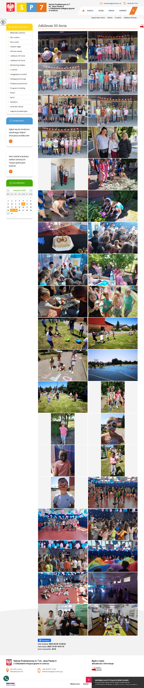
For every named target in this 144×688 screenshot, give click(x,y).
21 (27, 207)
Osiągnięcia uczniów (18, 74)
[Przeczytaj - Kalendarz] (23, 183)
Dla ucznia (14, 42)
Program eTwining (17, 88)
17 (12, 207)
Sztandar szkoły (16, 107)
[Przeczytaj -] (23, 153)
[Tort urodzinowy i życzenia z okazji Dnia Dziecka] (63, 238)
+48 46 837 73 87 (132, 3)
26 (19, 210)
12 (19, 204)
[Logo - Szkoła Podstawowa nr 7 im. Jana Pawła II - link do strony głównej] (40, 8)
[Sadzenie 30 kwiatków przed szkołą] (113, 174)
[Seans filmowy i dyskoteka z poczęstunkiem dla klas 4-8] (113, 588)
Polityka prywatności (18, 83)
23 (8, 210)
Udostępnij (45, 640)
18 (15, 207)
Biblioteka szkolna (17, 33)
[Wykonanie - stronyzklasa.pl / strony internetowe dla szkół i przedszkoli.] (10, 684)
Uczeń (101, 11)
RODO (12, 93)
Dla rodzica (15, 37)
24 (12, 210)
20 (23, 207)
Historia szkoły (16, 51)
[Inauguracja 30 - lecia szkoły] (63, 47)
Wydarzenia (75, 684)
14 (27, 204)
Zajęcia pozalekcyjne (18, 111)
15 (31, 204)
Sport (12, 97)
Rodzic (111, 11)
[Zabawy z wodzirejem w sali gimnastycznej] (113, 492)
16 (8, 207)
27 (23, 210)
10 (12, 204)
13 (23, 204)
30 (8, 213)
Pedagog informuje (18, 79)
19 (19, 207)
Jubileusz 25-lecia (17, 56)
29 (31, 210)
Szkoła (90, 11)
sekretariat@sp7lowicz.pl (112, 3)
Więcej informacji (10, 141)
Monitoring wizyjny (17, 65)
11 (15, 204)
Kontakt (122, 11)
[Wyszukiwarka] (133, 11)
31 (11, 213)
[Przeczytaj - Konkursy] (23, 121)
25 (16, 210)
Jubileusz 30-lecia (52, 26)
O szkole (13, 70)
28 (27, 210)
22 (31, 207)
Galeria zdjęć (15, 47)
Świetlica (13, 102)
